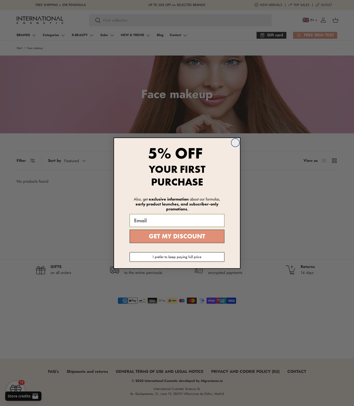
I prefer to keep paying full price (177, 256)
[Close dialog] (235, 143)
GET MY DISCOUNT (177, 236)
